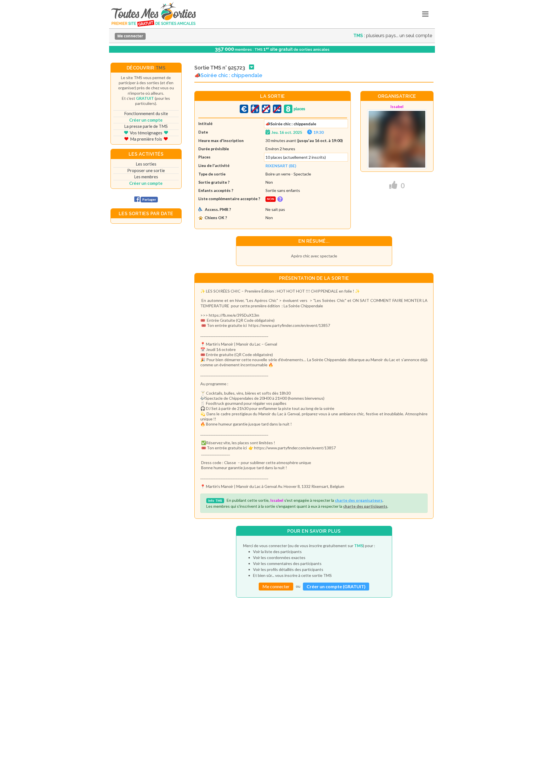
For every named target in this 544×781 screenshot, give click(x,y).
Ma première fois (146, 138)
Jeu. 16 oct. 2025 (286, 132)
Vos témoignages (146, 132)
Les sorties (146, 163)
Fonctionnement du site (146, 113)
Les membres (146, 176)
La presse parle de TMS (146, 126)
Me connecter (130, 36)
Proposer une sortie (146, 170)
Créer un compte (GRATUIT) (336, 586)
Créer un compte (146, 119)
